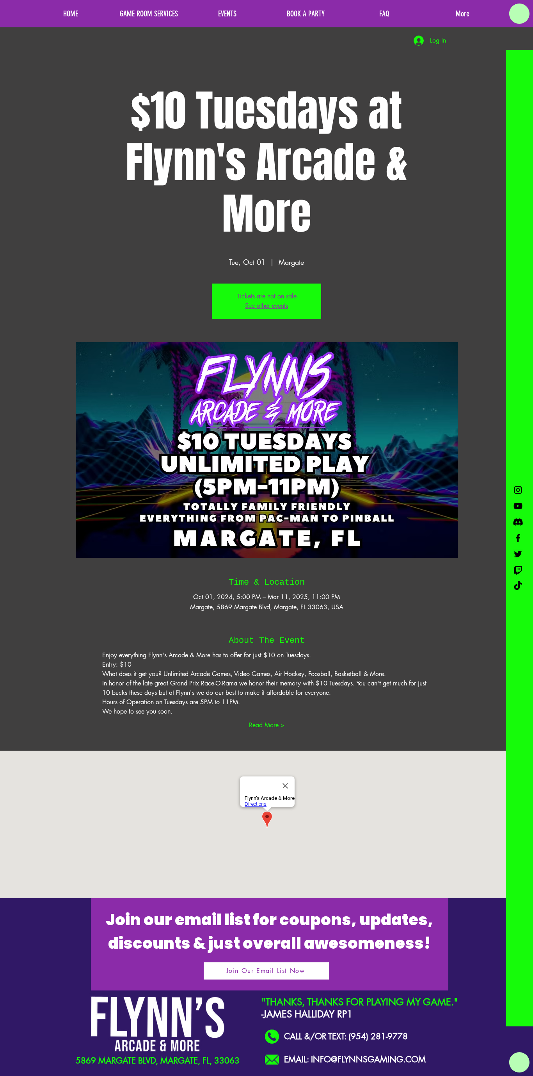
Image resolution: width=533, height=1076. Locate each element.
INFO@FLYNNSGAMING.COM (368, 1059)
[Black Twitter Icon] (518, 554)
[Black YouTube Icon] (518, 506)
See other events (266, 306)
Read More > (266, 725)
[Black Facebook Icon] (518, 538)
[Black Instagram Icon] (518, 490)
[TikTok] (518, 586)
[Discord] (518, 522)
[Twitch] (518, 570)
